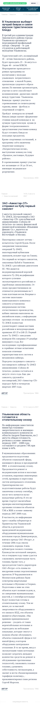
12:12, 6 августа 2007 (30, 407)
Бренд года (18, 9)
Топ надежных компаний (32, 9)
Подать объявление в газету (14, 3)
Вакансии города (6, 9)
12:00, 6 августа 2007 (30, 703)
